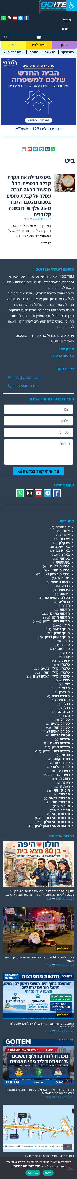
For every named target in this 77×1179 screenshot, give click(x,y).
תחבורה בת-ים (59, 798)
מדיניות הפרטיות (26, 1166)
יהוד (67, 656)
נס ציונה (50, 52)
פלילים (65, 739)
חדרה (66, 605)
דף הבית (67, 19)
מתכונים (63, 699)
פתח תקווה (62, 758)
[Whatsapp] (3, 18)
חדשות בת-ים (60, 613)
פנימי (66, 754)
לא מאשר (33, 1172)
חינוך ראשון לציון (57, 636)
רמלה (66, 782)
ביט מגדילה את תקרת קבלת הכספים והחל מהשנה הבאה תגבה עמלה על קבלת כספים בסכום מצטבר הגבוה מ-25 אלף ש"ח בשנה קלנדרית (29, 196)
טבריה (65, 644)
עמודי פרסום (60, 735)
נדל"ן (66, 703)
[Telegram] (20, 18)
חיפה (66, 640)
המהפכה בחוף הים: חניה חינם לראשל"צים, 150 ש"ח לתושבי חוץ (42, 1025)
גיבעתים (63, 589)
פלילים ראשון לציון (56, 750)
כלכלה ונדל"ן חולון (56, 672)
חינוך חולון (62, 633)
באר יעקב (67, 52)
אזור (66, 530)
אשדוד (65, 538)
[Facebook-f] (26, 18)
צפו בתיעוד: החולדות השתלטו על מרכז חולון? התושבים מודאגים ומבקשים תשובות (40, 1091)
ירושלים (64, 660)
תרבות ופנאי (61, 813)
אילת (66, 534)
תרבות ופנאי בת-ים (56, 817)
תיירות (65, 806)
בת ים (13, 44)
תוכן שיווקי (62, 790)
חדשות (65, 609)
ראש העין (63, 770)
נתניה (66, 715)
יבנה (66, 652)
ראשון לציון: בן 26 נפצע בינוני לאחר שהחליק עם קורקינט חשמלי (39, 959)
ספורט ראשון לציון (56, 731)
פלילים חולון (61, 747)
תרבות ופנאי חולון (57, 821)
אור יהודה (63, 526)
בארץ (66, 554)
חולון (64, 44)
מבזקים (64, 688)
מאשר (48, 1172)
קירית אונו (62, 762)
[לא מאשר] (70, 1168)
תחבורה (64, 794)
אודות (65, 29)
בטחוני (65, 558)
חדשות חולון (61, 617)
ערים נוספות (15, 52)
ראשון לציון (38, 44)
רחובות (34, 52)
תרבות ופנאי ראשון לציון (52, 825)
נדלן (66, 707)
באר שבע (63, 550)
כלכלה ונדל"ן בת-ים (55, 668)
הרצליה (64, 601)
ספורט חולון (61, 727)
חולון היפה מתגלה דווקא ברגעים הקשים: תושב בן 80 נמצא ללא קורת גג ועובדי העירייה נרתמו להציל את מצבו (39, 893)
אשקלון (64, 542)
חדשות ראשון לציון (56, 621)
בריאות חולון (60, 570)
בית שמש (63, 562)
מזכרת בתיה (61, 695)
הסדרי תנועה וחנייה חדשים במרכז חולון (49, 1156)
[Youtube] (15, 18)
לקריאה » (46, 242)
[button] (71, 5)
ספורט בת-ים (60, 723)
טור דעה (64, 648)
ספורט (65, 719)
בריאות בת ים (60, 566)
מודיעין (64, 692)
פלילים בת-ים (60, 743)
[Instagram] (9, 18)
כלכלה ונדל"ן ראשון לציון (51, 676)
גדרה (66, 585)
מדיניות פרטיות (62, 355)
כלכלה (65, 664)
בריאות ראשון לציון (56, 574)
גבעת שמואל (60, 581)
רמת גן (65, 786)
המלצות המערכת (57, 597)
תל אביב (63, 809)
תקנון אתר (66, 349)
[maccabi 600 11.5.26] (38, 131)
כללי (66, 680)
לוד (67, 684)
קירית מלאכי (60, 766)
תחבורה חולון (60, 802)
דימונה (65, 593)
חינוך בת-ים (61, 629)
